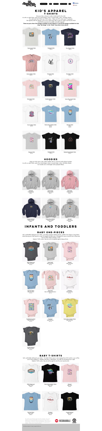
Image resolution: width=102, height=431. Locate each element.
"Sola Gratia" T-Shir (30, 98)
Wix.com (39, 426)
